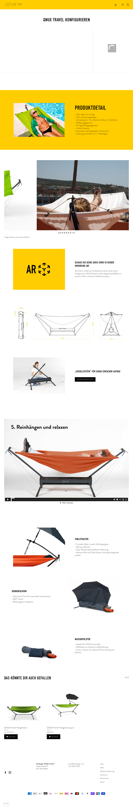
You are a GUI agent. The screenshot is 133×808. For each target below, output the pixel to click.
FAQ (101, 764)
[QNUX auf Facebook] (5, 772)
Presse (102, 782)
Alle (127, 677)
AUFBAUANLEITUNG (85, 379)
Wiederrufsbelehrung (107, 771)
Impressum (104, 775)
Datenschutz (104, 778)
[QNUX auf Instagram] (10, 772)
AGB (101, 768)
